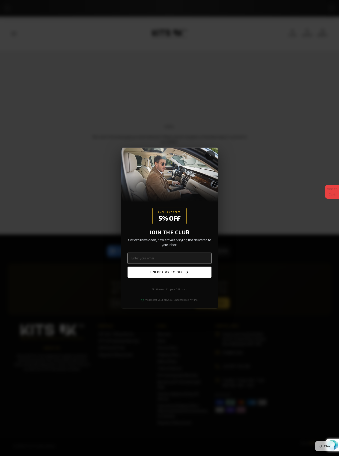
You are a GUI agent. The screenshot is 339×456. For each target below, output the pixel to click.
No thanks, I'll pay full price (169, 289)
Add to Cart (332, 191)
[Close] (210, 155)
